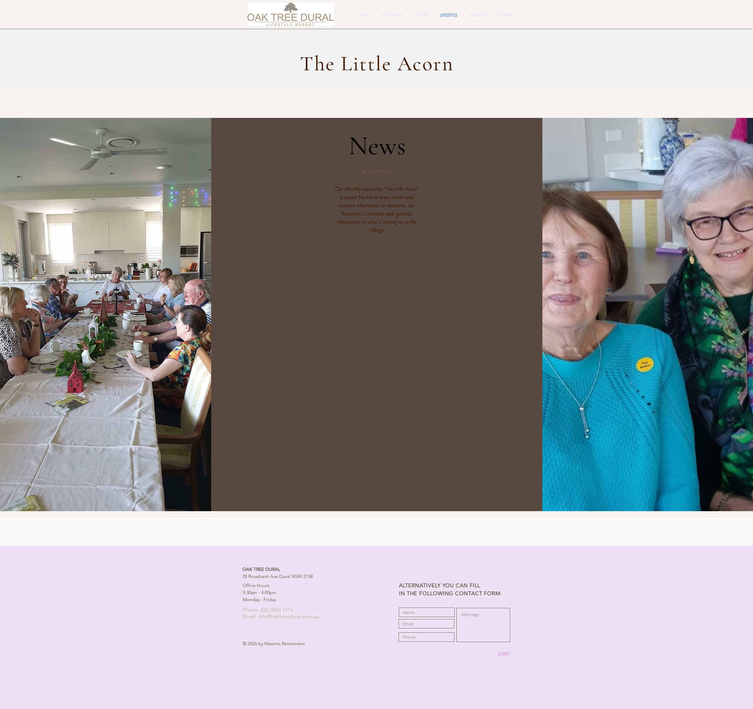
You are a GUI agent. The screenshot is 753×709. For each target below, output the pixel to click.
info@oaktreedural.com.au (289, 616)
